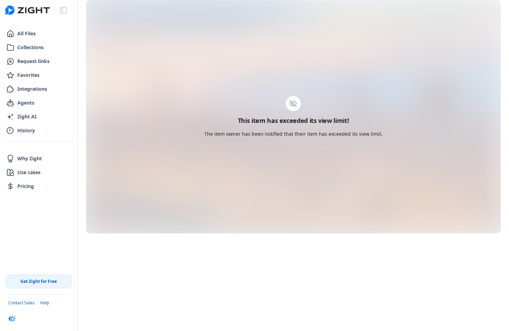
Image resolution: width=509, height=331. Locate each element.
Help (44, 303)
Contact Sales (21, 303)
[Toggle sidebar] (63, 10)
